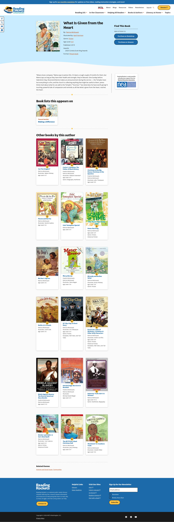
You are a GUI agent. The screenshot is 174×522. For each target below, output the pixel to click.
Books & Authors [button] (135, 12)
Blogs (115, 8)
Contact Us (42, 504)
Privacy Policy (40, 518)
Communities (57, 469)
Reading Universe (95, 495)
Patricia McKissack (72, 32)
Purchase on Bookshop (126, 36)
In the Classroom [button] (96, 12)
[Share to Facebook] (2, 19)
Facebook (126, 517)
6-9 (72, 42)
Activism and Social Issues (44, 469)
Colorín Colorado (94, 490)
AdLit (91, 487)
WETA (100, 8)
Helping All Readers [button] (116, 12)
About (108, 8)
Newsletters (139, 8)
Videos (130, 8)
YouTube (136, 517)
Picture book (73, 54)
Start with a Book (94, 498)
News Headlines (77, 490)
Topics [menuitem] (167, 12)
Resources (122, 8)
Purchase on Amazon (126, 42)
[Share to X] (2, 22)
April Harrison (78, 35)
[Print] (2, 30)
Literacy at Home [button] (153, 12)
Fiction (71, 39)
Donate (165, 8)
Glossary (74, 487)
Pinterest (131, 517)
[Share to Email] (2, 26)
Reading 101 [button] (80, 12)
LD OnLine (92, 493)
